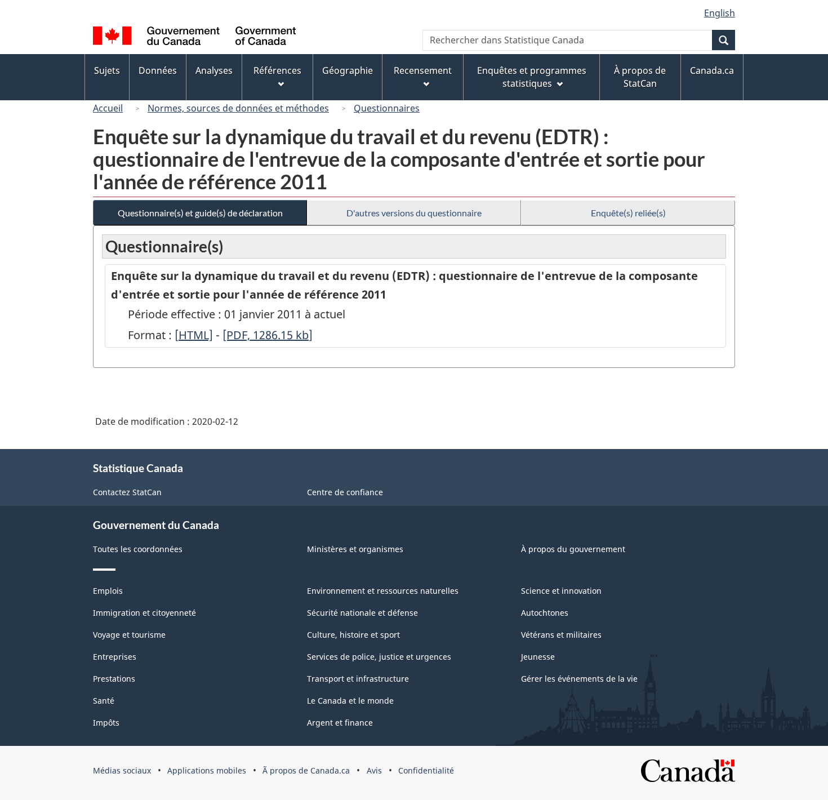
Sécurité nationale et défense (362, 612)
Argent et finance (340, 722)
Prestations (114, 678)
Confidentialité (426, 770)
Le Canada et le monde (350, 700)
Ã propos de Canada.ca (306, 770)
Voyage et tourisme (129, 634)
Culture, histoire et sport (353, 634)
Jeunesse (538, 656)
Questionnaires (387, 108)
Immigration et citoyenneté (144, 612)
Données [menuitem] (158, 70)
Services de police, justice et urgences (379, 656)
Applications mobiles (206, 770)
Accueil (108, 108)
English (719, 13)
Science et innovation (561, 590)
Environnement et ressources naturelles (382, 590)
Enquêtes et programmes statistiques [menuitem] (531, 77)
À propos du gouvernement (573, 549)
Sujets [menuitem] (107, 70)
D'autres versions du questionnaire (414, 212)
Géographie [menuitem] (347, 70)
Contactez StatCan (127, 492)
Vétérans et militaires (561, 634)
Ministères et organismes (355, 549)
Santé (103, 700)
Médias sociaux (122, 770)
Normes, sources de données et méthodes (238, 108)
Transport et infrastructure (358, 678)
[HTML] (194, 335)
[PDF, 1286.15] (267, 335)
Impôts (106, 722)
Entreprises (114, 656)
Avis (374, 770)
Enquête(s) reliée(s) (628, 212)
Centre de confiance (345, 492)
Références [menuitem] (277, 70)
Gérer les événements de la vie (579, 678)
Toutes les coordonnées (137, 549)
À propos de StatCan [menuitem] (640, 77)
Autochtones (544, 612)
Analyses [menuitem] (214, 70)
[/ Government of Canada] (194, 37)
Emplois (108, 590)
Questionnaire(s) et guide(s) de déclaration (200, 212)
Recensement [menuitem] (423, 70)
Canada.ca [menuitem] (712, 70)
